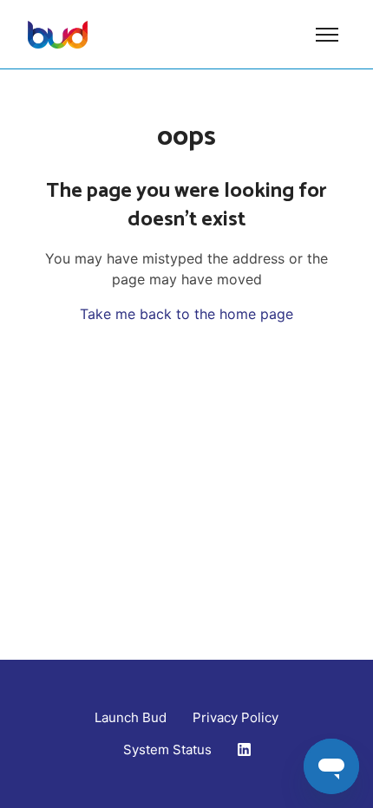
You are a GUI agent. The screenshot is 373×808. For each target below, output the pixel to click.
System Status (167, 749)
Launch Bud (131, 717)
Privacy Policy (235, 717)
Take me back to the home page (186, 314)
